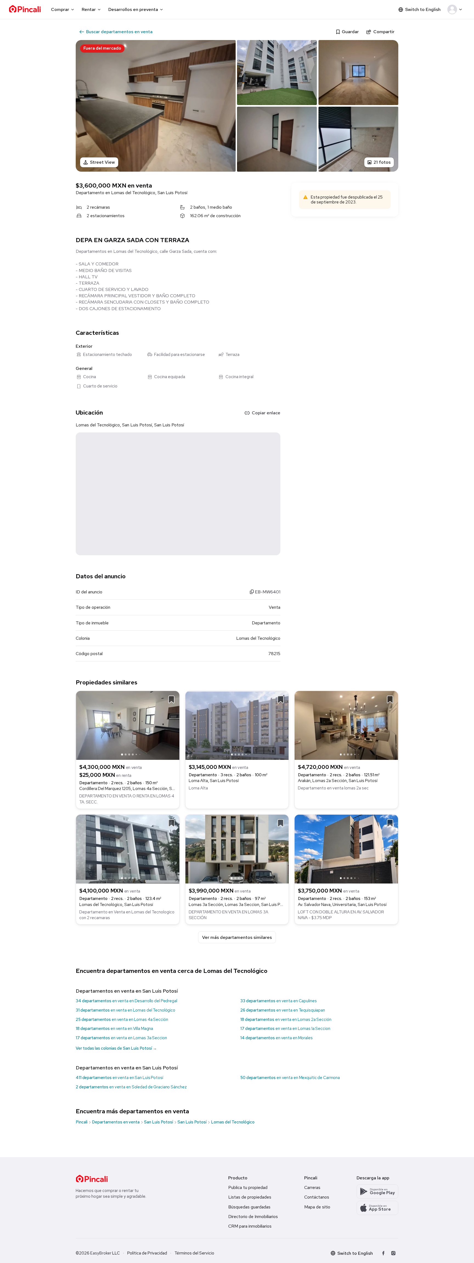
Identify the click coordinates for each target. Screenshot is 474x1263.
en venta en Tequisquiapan (282, 1010)
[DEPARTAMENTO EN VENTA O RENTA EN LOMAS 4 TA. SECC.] (127, 725)
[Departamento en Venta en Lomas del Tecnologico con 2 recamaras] (127, 848)
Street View (102, 162)
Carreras (312, 1187)
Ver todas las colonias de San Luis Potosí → (116, 1048)
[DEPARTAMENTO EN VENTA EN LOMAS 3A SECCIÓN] (237, 848)
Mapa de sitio (317, 1207)
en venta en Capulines (278, 1001)
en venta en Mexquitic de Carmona (290, 1077)
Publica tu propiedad (247, 1187)
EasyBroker (100, 1253)
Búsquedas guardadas (249, 1207)
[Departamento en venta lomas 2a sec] (346, 725)
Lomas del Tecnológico (233, 1122)
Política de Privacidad (147, 1253)
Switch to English (423, 9)
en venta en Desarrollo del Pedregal (126, 1001)
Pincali (82, 1122)
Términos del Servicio (194, 1253)
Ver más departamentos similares (237, 937)
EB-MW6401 (267, 592)
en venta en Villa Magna (114, 1028)
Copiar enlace (266, 413)
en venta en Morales (276, 1038)
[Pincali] (92, 1178)
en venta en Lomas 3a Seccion (121, 1038)
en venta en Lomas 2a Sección (285, 1019)
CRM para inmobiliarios (250, 1226)
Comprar (60, 9)
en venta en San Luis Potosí (119, 1077)
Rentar (89, 9)
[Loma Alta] (237, 725)
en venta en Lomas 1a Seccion (285, 1028)
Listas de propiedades (249, 1197)
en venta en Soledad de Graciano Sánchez (131, 1087)
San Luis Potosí (158, 1122)
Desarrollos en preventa (133, 9)
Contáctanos (316, 1197)
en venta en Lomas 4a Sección (122, 1019)
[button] (455, 10)
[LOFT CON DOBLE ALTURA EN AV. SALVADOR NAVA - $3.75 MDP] (346, 848)
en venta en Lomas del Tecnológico (125, 1010)
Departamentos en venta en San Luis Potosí (127, 991)
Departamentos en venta (116, 1122)
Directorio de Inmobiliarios (253, 1216)
